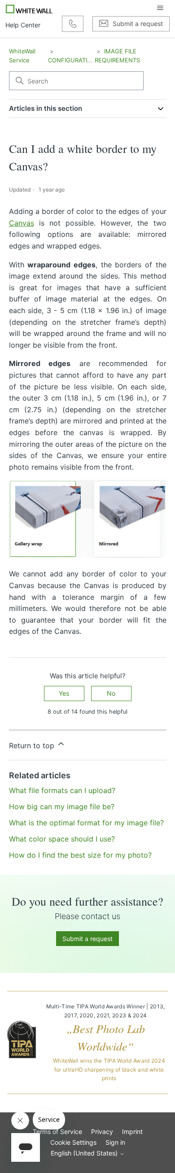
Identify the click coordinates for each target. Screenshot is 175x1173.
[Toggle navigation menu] (160, 8)
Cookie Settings (73, 1142)
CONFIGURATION (72, 60)
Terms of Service (57, 1131)
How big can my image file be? (61, 806)
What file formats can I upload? (62, 790)
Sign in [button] (115, 1142)
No (111, 693)
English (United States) (85, 1153)
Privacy (102, 1131)
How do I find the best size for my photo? (80, 854)
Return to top (33, 745)
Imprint (132, 1131)
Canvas (21, 222)
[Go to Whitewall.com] (29, 8)
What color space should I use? (62, 838)
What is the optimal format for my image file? (86, 822)
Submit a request (87, 938)
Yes (64, 693)
